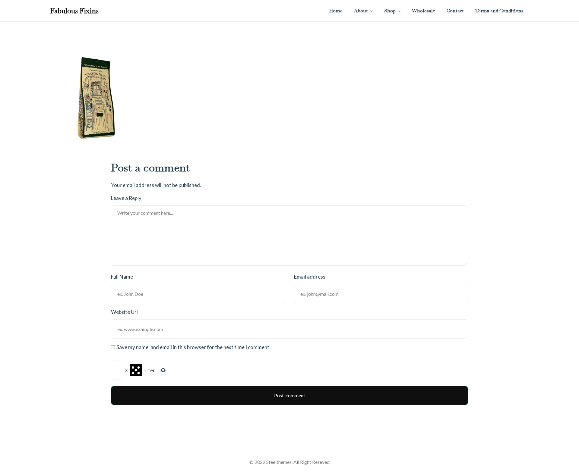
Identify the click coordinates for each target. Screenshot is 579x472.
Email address (309, 277)
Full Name (122, 277)
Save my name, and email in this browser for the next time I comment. (193, 347)
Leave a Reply (126, 198)
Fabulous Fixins (74, 11)
